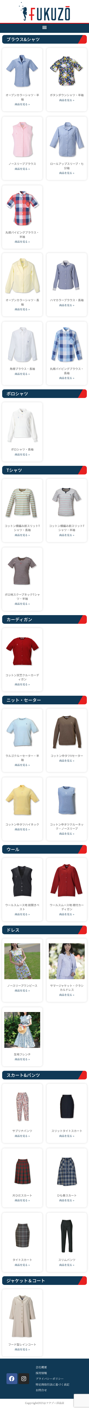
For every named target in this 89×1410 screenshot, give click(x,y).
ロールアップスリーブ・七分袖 (67, 166)
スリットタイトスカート (66, 1131)
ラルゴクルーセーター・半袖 (22, 758)
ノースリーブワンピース (22, 985)
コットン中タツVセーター (67, 756)
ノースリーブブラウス (22, 164)
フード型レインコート (22, 1344)
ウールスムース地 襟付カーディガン (67, 907)
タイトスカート (22, 1260)
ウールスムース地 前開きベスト (22, 907)
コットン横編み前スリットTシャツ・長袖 (22, 528)
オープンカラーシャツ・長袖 (22, 302)
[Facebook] (11, 1378)
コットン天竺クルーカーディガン (22, 677)
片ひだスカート (22, 1195)
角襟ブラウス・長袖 (22, 369)
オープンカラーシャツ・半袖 (22, 97)
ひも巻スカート (67, 1195)
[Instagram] (23, 1378)
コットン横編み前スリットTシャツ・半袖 (66, 528)
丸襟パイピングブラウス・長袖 (67, 371)
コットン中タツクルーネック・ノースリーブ (67, 826)
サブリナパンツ (22, 1131)
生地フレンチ (22, 1054)
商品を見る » (22, 104)
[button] (44, 27)
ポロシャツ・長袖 (22, 449)
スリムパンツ (66, 1260)
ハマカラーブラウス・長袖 (67, 300)
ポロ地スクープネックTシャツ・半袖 (22, 596)
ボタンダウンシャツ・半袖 (67, 95)
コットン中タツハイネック (22, 824)
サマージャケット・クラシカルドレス (67, 987)
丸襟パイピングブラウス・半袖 (22, 234)
